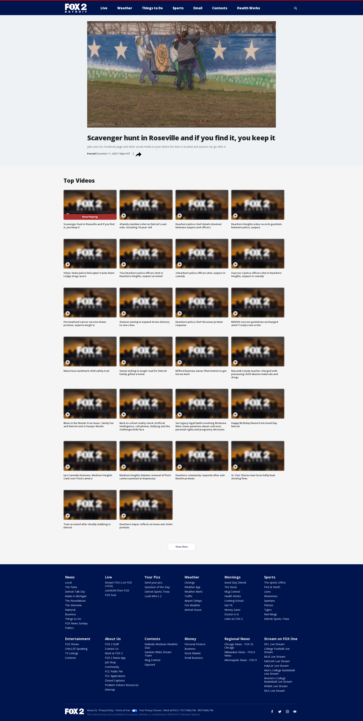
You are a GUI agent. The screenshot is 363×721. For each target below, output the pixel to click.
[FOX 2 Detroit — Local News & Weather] (77, 8)
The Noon (230, 587)
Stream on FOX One (280, 638)
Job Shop (110, 662)
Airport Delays (193, 600)
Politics (69, 628)
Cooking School (234, 600)
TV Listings (71, 653)
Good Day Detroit (235, 582)
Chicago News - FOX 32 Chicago (238, 645)
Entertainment (77, 638)
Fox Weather (192, 605)
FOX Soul (110, 595)
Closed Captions (115, 680)
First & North (272, 587)
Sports (269, 577)
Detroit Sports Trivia (157, 591)
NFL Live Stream (274, 644)
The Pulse (71, 587)
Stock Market (193, 653)
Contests (70, 658)
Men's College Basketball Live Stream (279, 671)
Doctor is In (231, 614)
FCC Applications (115, 676)
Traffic (188, 596)
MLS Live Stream (274, 690)
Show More (181, 546)
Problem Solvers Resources (122, 685)
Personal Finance (195, 644)
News (69, 577)
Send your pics (153, 582)
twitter (280, 712)
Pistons (268, 605)
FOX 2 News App (115, 658)
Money (190, 638)
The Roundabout (75, 600)
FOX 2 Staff (112, 644)
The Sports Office (275, 582)
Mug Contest (232, 591)
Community (112, 667)
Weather (192, 577)
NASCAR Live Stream (277, 661)
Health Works (232, 596)
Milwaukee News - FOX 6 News (239, 653)
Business (70, 614)
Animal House (193, 610)
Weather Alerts (194, 591)
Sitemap (110, 689)
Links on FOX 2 (233, 619)
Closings (190, 582)
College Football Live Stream (277, 650)
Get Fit (228, 605)
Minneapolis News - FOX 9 (240, 660)
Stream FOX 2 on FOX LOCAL (118, 584)
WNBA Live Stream (276, 686)
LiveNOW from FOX (117, 590)
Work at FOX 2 (114, 653)
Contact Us (112, 648)
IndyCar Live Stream (276, 665)
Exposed (150, 664)
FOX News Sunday (76, 623)
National (70, 610)
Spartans (269, 600)
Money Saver (232, 610)
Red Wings (270, 614)
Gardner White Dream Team (158, 653)
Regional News (237, 638)
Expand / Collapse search (295, 8)
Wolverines (271, 596)
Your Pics (152, 577)
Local (68, 582)
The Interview (73, 605)
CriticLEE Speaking (76, 648)
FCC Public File (114, 671)
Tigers (268, 610)
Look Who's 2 (153, 596)
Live (108, 577)
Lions (267, 591)
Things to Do (73, 619)
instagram (287, 712)
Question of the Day (157, 587)
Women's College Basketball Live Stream (278, 679)
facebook (272, 712)
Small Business (194, 658)
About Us (113, 638)
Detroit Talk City (75, 591)
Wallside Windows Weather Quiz (161, 645)
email (295, 712)
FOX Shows (72, 644)
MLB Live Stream (274, 656)
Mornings (232, 577)
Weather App (192, 587)
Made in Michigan (76, 596)
